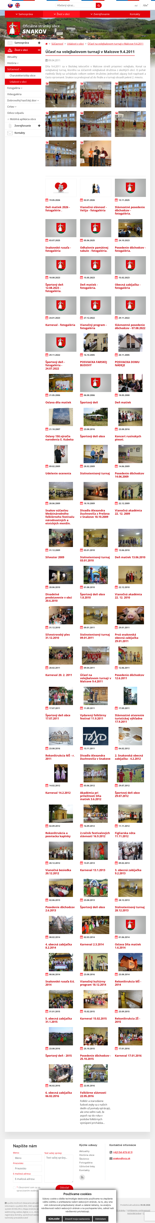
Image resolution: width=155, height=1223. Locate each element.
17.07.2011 (54, 708)
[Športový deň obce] (95, 417)
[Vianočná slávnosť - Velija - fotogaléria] (95, 188)
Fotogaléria (14, 88)
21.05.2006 (54, 395)
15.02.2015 (89, 1011)
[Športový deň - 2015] (60, 1036)
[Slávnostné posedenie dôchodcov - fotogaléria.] (130, 188)
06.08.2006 (89, 395)
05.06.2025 (89, 240)
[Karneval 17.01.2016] (130, 1036)
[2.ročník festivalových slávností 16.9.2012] (95, 814)
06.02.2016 (54, 1085)
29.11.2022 (124, 317)
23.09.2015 (124, 1011)
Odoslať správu (64, 1189)
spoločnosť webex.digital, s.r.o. (36, 1214)
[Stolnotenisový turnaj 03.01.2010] (95, 538)
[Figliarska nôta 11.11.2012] (130, 814)
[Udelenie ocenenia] (60, 454)
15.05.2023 (89, 277)
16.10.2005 (89, 354)
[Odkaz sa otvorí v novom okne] (82, 1177)
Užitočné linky (87, 1166)
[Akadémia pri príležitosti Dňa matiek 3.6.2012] (95, 773)
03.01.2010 (89, 550)
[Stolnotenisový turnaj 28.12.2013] (130, 888)
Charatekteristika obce (22, 75)
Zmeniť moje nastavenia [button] (77, 1219)
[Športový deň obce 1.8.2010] (95, 575)
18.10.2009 (89, 503)
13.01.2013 (89, 863)
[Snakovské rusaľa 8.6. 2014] (60, 962)
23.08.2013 (89, 900)
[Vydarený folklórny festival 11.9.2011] (95, 696)
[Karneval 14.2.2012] (60, 773)
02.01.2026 (89, 200)
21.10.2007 (54, 429)
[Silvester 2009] (60, 538)
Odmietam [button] (100, 1219)
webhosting (10, 1212)
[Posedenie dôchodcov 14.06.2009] (130, 454)
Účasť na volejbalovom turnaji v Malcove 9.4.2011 (115, 43)
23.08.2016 (89, 429)
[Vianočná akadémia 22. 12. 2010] (130, 575)
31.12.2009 (54, 550)
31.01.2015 (54, 1011)
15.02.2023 (124, 277)
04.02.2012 (124, 748)
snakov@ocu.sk (121, 1158)
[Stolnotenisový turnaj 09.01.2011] (95, 615)
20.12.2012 (54, 863)
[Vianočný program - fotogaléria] (95, 305)
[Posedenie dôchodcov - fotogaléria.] (130, 228)
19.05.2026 (54, 200)
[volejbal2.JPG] (95, 94)
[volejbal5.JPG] (95, 124)
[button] (24, 14)
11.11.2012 (124, 825)
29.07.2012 (124, 785)
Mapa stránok (29, 1209)
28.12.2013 (124, 900)
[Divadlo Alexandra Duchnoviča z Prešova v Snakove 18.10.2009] (95, 491)
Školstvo (84, 1159)
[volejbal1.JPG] (60, 94)
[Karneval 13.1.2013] (95, 851)
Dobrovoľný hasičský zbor (22, 100)
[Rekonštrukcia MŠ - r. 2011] (60, 736)
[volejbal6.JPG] (130, 124)
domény (38, 1212)
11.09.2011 (89, 708)
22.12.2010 (124, 587)
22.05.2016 (89, 1085)
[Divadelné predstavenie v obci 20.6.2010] (60, 575)
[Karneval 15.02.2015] (95, 999)
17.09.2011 (124, 708)
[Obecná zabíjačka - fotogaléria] (130, 265)
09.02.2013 (124, 863)
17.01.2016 (124, 1048)
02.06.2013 (54, 900)
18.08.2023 (54, 277)
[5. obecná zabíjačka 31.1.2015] (60, 999)
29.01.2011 (124, 627)
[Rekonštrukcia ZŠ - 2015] (130, 999)
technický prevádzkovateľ (16, 1217)
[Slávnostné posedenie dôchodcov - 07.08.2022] (130, 305)
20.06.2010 (54, 587)
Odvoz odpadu (15, 113)
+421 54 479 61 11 (122, 1152)
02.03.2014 (89, 937)
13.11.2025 (124, 200)
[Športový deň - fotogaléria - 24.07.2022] (60, 343)
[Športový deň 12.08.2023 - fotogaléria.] (60, 265)
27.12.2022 (89, 317)
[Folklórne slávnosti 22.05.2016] (95, 1073)
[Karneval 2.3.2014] (95, 925)
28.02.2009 (89, 466)
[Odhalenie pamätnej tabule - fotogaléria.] (95, 228)
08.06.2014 (54, 974)
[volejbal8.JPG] (95, 153)
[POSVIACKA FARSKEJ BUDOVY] (95, 343)
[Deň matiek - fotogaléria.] (95, 265)
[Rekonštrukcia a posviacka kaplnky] (60, 814)
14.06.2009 (124, 466)
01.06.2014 (124, 937)
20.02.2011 (54, 667)
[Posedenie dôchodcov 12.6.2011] (130, 656)
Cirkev (11, 106)
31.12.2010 (54, 627)
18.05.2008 (124, 395)
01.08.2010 (89, 587)
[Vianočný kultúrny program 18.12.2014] (95, 962)
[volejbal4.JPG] (60, 124)
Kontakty (135, 14)
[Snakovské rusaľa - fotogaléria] (60, 228)
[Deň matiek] (130, 383)
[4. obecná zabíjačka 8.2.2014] (60, 925)
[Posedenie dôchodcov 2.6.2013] (60, 888)
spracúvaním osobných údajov (32, 1190)
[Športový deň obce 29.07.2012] (130, 773)
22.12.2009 (124, 503)
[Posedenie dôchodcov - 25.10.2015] (95, 1036)
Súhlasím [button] (53, 1219)
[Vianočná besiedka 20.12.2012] (60, 851)
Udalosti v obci (18, 81)
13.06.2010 (124, 550)
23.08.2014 (124, 974)
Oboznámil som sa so (32, 1189)
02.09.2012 (54, 825)
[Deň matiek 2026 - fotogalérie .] (60, 188)
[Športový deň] (95, 383)
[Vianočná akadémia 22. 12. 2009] (130, 491)
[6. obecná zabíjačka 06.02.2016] (60, 1073)
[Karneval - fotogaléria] (60, 305)
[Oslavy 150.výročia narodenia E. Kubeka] (60, 417)
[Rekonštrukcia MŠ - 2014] (130, 962)
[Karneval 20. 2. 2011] (60, 656)
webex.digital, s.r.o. (24, 1212)
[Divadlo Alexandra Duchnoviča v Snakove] (95, 736)
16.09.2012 (89, 825)
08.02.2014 (54, 937)
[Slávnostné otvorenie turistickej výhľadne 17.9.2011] (130, 696)
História (12, 63)
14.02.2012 (54, 785)
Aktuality (12, 56)
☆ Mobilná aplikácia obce (21, 119)
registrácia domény (13, 1214)
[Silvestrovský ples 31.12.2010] (60, 615)
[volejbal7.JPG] (60, 153)
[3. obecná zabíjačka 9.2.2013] (130, 851)
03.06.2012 (89, 785)
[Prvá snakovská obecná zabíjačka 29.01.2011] (130, 615)
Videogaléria (14, 94)
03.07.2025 (54, 240)
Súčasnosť (13, 69)
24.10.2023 (124, 240)
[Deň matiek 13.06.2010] (130, 538)
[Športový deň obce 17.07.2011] (60, 696)
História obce (86, 1155)
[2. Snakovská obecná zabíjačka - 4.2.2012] (130, 736)
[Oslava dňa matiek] (60, 383)
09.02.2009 (54, 466)
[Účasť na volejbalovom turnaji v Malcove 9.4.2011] (95, 656)
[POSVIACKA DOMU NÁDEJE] (130, 343)
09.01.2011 (89, 627)
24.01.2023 (54, 317)
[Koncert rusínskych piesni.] (130, 417)
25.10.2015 (89, 1048)
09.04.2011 (89, 667)
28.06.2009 (54, 503)
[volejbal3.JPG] (130, 94)
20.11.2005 (124, 354)
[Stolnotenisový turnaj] (95, 454)
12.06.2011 (124, 667)
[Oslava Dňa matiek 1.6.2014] (130, 925)
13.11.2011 (89, 748)
